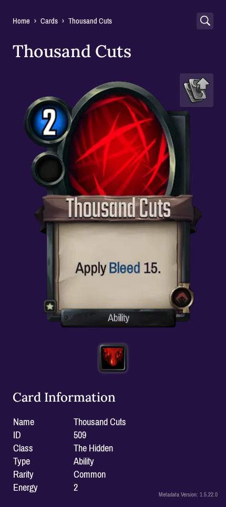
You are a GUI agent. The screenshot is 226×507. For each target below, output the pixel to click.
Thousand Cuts (90, 21)
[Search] (205, 21)
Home (21, 21)
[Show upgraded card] (196, 90)
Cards (49, 21)
